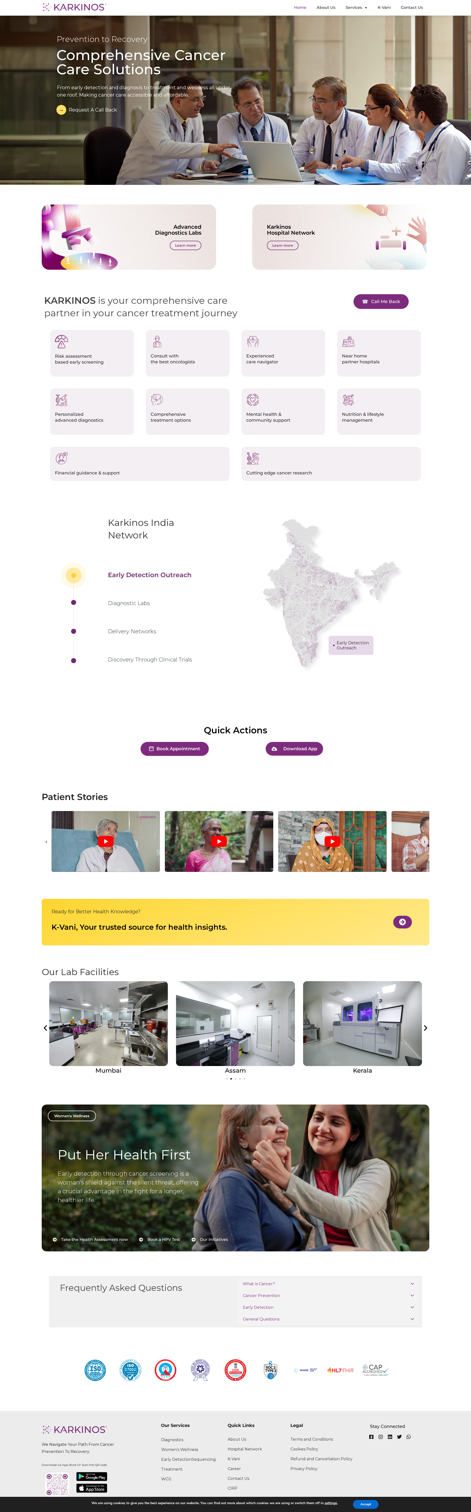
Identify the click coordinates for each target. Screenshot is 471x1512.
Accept (365, 1504)
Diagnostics (172, 1439)
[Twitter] (399, 1437)
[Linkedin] (390, 1437)
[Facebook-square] (371, 1437)
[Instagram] (380, 1437)
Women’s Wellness (179, 1449)
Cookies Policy (304, 1449)
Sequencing (204, 1459)
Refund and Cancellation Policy (321, 1459)
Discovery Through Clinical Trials (150, 659)
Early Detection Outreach (150, 575)
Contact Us (238, 1478)
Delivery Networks (132, 631)
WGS (166, 1479)
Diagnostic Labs (129, 603)
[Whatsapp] (408, 1437)
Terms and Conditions (311, 1439)
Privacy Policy (303, 1468)
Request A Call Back (93, 110)
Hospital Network (245, 1449)
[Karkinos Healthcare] (74, 7)
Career (234, 1468)
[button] (45, 1028)
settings (331, 1503)
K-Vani (234, 1459)
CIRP (232, 1488)
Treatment (172, 1469)
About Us (237, 1439)
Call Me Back (385, 301)
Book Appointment (178, 748)
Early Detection (176, 1459)
